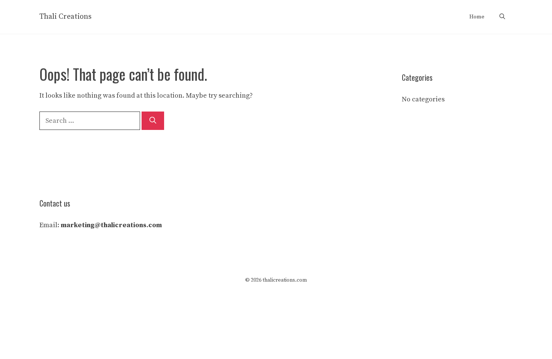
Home (476, 16)
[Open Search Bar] (502, 17)
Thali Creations (65, 16)
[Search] (153, 121)
